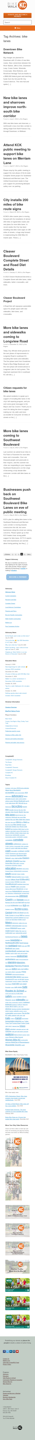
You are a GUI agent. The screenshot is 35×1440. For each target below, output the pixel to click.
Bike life (17, 815)
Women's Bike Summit (16, 1037)
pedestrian (22, 956)
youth (23, 1045)
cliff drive (12, 833)
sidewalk (13, 1000)
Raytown (26, 979)
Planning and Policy (11, 611)
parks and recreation (22, 953)
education (10, 868)
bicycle (21, 803)
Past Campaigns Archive (12, 626)
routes (12, 987)
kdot (21, 915)
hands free (7, 886)
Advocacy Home (10, 592)
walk (27, 1029)
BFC (17, 803)
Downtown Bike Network (12, 50)
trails (7, 1018)
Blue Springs (17, 824)
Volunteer (5, 1395)
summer (21, 1011)
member (23, 568)
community (16, 835)
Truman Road (16, 1023)
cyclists (7, 853)
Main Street (8, 719)
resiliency (19, 981)
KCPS (25, 912)
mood (23, 931)
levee (24, 917)
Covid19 (12, 848)
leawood (7, 917)
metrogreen (15, 923)
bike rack (12, 819)
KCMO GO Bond (17, 912)
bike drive (21, 810)
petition (17, 959)
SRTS (11, 1006)
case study (13, 831)
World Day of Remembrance (20, 1042)
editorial (19, 865)
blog (28, 822)
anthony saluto (9, 801)
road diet (15, 984)
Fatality (8, 877)
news (24, 936)
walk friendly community (22, 1031)
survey (25, 1011)
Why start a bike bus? (11, 645)
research (15, 981)
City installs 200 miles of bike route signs (15, 204)
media (20, 919)
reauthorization (8, 981)
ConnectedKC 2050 (18, 846)
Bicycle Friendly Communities (13, 615)
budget (7, 829)
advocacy (17, 795)
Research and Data (10, 599)
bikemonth (14, 817)
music (13, 933)
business (15, 829)
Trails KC (12, 1018)
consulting (26, 846)
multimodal (8, 933)
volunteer (13, 1029)
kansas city (26, 899)
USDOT (10, 1026)
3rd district (7, 788)
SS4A (15, 1006)
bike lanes (10, 814)
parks (15, 953)
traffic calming (12, 1015)
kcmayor (12, 909)
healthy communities (20, 886)
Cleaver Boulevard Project (14, 299)
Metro (8, 922)
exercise (14, 874)
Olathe (19, 946)
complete (25, 837)
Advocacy (6, 1374)
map (10, 919)
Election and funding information (14, 738)
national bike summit (21, 933)
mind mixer (24, 925)
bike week (13, 822)
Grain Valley (23, 881)
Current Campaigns (10, 596)
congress (11, 846)
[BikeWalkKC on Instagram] (14, 1351)
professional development (18, 974)
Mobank (19, 928)
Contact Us (6, 1358)
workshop (8, 1042)
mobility (23, 928)
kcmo (18, 908)
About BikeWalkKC (15, 790)
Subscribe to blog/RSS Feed (11, 1362)
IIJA (27, 889)
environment (25, 871)
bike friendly (14, 812)
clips (28, 833)
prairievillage (18, 972)
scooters (19, 996)
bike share (19, 819)
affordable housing (10, 799)
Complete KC (9, 772)
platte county (8, 969)
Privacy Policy (7, 1364)
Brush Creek (23, 826)
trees (23, 1021)
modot (7, 931)
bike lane (26, 812)
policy (14, 969)
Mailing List (8, 622)
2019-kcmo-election (23, 788)
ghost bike (7, 879)
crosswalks (14, 851)
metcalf (23, 919)
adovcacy (8, 796)
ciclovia (18, 831)
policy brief (21, 969)
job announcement (10, 896)
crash (7, 851)
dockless (7, 855)
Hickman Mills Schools (10, 889)
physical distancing (23, 959)
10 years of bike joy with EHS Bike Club (17, 674)
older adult (24, 946)
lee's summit (14, 917)
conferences (17, 844)
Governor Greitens (9, 881)
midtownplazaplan (17, 925)
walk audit (14, 1031)
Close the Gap (8, 835)
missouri (13, 928)
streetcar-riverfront (16, 1009)
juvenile (15, 899)
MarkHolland (15, 919)
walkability (8, 1031)
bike (7, 810)
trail (24, 1015)
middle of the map (23, 923)
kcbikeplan (14, 905)
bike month (20, 817)
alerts (17, 799)
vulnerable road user (21, 1029)
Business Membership (9, 1397)
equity (8, 873)
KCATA (8, 905)
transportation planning (13, 1021)
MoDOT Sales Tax (15, 931)
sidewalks (20, 999)
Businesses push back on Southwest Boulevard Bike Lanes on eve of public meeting (17, 500)
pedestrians (10, 959)
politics (26, 969)
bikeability (11, 810)
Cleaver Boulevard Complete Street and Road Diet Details (16, 260)
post (6, 972)
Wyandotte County (13, 1045)
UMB (6, 1026)
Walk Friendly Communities (13, 619)
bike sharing (26, 819)
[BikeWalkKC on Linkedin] (10, 1351)
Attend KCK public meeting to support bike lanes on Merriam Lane (17, 153)
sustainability (9, 1013)
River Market (8, 984)
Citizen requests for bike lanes (15, 389)
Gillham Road (15, 879)
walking (9, 1034)
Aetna (25, 796)
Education (6, 1376)
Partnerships (13, 956)
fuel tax (23, 876)
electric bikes (25, 868)
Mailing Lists (6, 1360)
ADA (26, 792)
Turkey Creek (25, 1023)
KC (6, 905)
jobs (17, 896)
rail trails (21, 979)
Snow (10, 1002)
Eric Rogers (24, 119)
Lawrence (27, 915)
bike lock (21, 815)
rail (18, 979)
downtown (13, 855)
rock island (23, 984)
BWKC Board (21, 829)
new (19, 936)
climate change (22, 833)
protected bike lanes (13, 977)
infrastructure (17, 893)
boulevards (8, 826)
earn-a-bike (18, 858)
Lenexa (20, 917)
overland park (21, 951)
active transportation (19, 792)
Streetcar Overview (11, 707)
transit (18, 1018)
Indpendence (10, 893)
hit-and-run (19, 889)
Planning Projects (21, 966)
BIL (22, 822)
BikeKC (21, 812)
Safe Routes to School (9, 1378)
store (22, 1006)
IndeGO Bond (8, 891)
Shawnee (8, 1000)
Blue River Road (9, 824)
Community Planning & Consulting (12, 1380)
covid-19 (7, 848)
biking (18, 822)
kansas (20, 899)
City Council (23, 831)
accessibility (9, 793)
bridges (14, 826)
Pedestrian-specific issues (12, 731)
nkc (21, 940)
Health (13, 886)
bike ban (16, 810)
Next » (29, 554)
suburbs (16, 1011)
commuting (20, 837)
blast (25, 822)
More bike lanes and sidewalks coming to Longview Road (15, 334)
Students (11, 1011)
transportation (25, 1018)
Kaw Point (27, 902)
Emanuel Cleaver (9, 871)
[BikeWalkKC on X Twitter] (7, 1351)
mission (7, 928)
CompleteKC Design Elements (13, 759)
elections (19, 868)
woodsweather (24, 1040)
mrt (25, 931)
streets (7, 1011)
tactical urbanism (18, 1013)
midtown (8, 925)
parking (12, 953)
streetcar (8, 1009)
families (23, 874)
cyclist (27, 851)
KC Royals (16, 915)
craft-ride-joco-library (21, 848)
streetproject (25, 1009)
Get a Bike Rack (7, 1399)
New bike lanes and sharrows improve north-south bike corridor (15, 106)
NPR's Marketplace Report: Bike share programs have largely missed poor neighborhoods (16, 1098)
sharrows (24, 996)
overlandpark (10, 951)
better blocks (12, 803)
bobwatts (24, 824)
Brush (18, 826)
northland (12, 945)
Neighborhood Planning (11, 937)
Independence (17, 891)
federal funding (16, 877)
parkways (7, 956)
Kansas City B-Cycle (11, 902)
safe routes (18, 987)
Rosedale (7, 987)
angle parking (22, 799)
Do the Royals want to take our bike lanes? (17, 636)
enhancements (18, 871)
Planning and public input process (14, 742)
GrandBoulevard (11, 884)
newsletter (15, 940)
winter (28, 1034)
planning (12, 962)
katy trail (21, 902)
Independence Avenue (11, 726)
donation (14, 570)
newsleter (7, 940)
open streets (15, 948)
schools (14, 996)
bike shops (7, 822)
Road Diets (8, 765)
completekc (9, 840)
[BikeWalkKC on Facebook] (4, 1351)
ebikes (17, 863)
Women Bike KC (13, 1040)
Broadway (8, 775)
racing (15, 979)
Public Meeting (24, 977)
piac (6, 962)
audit (26, 801)
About (7, 790)
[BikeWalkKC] (17, 5)
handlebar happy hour (23, 884)
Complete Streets (10, 603)
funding (27, 876)
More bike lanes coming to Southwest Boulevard (15, 437)
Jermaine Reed (25, 893)
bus (11, 829)
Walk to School (18, 1034)
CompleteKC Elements (11, 767)
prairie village (11, 972)
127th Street (13, 788)
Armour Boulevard (19, 801)
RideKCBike (25, 981)
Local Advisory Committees (13, 607)
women (7, 1037)
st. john (19, 1006)
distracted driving (23, 853)
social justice (15, 1002)
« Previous (7, 554)
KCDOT (21, 905)
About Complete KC (11, 778)
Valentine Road (15, 1026)
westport (24, 1034)
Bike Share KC (7, 1383)
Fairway (19, 874)
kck (24, 905)
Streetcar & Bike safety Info (13, 735)
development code (14, 853)
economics (15, 865)
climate (17, 833)
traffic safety (20, 1015)
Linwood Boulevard (10, 728)
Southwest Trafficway (17, 1004)
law (23, 915)
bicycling (17, 806)
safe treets (20, 993)
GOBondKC (25, 879)
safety (8, 996)
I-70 (24, 889)
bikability (24, 806)
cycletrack (21, 851)
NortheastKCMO (12, 943)
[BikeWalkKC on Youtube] (17, 1351)
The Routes (8, 762)
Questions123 (9, 979)
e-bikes (13, 858)
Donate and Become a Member (11, 1393)
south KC (20, 1002)
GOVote (17, 882)
